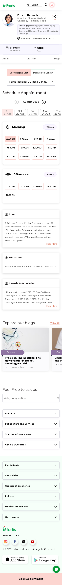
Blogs (57, 58)
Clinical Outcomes (15, 444)
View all (55, 322)
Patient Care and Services (19, 424)
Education (31, 58)
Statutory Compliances (18, 434)
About (5, 58)
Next (44, 102)
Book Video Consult (43, 73)
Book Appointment (31, 578)
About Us (10, 413)
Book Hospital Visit (19, 73)
